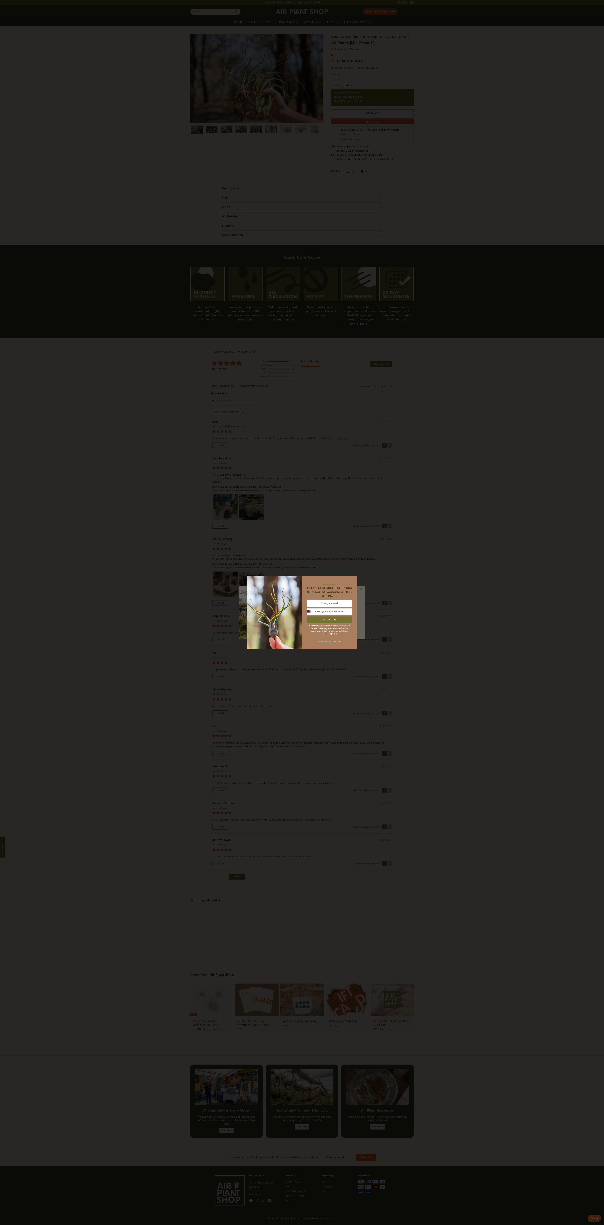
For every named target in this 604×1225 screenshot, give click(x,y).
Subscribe (329, 620)
